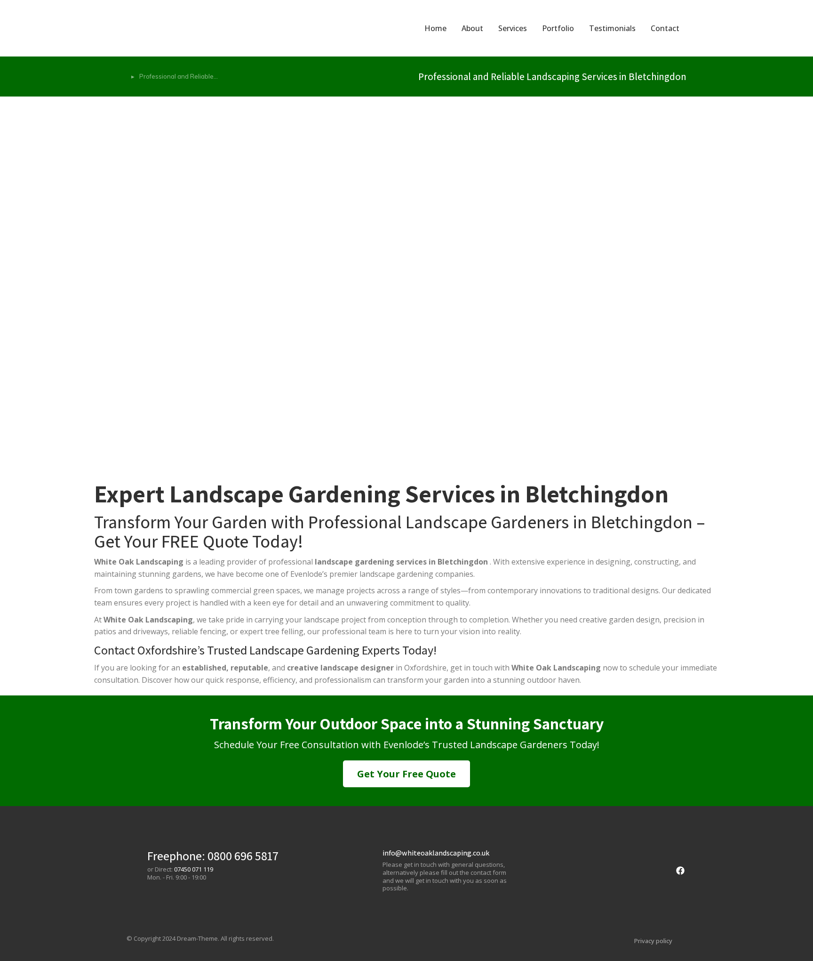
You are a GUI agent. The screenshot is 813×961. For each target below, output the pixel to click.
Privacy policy (653, 941)
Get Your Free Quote (406, 773)
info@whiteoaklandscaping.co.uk (436, 853)
